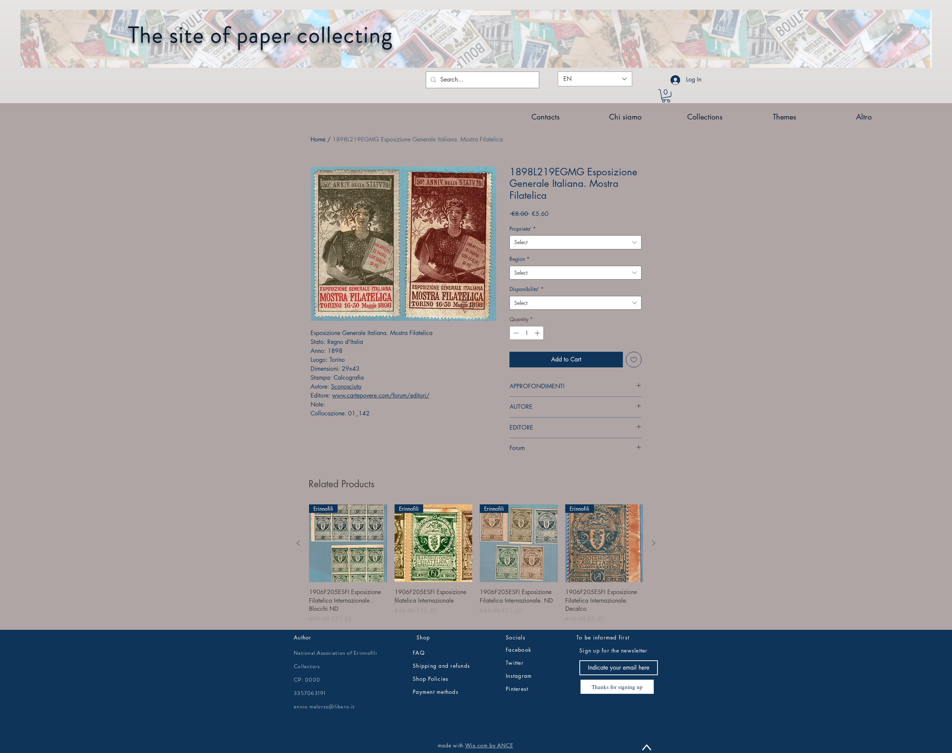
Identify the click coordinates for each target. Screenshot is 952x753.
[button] (666, 95)
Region (519, 258)
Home (318, 139)
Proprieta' (522, 228)
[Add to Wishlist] (633, 359)
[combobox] (575, 242)
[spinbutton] (526, 332)
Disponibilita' (526, 289)
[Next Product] (653, 543)
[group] (476, 564)
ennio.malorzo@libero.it (324, 706)
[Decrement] (515, 332)
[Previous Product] (298, 543)
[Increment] (538, 332)
